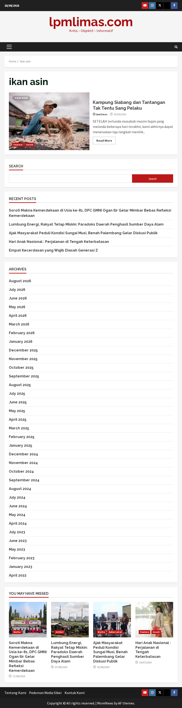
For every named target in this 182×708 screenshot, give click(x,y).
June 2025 (18, 402)
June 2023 (18, 541)
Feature (18, 144)
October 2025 (21, 367)
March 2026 (19, 324)
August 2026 (20, 281)
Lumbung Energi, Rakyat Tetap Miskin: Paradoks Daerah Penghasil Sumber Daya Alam (86, 224)
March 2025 (19, 428)
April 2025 (17, 419)
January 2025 (20, 445)
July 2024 (17, 497)
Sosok (29, 144)
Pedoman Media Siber (45, 692)
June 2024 (18, 506)
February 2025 (21, 437)
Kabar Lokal (115, 632)
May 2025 (17, 411)
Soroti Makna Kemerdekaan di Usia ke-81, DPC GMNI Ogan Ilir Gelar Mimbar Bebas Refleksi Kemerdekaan (28, 619)
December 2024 (23, 454)
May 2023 (17, 549)
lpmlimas (101, 114)
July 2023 (17, 532)
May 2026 (17, 307)
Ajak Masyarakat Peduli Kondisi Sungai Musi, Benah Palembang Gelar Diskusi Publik (83, 233)
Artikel (59, 632)
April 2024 (18, 523)
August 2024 (20, 489)
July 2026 (17, 290)
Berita (17, 632)
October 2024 (21, 471)
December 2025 (23, 350)
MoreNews (105, 703)
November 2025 (23, 359)
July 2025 (17, 393)
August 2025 (20, 385)
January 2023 (20, 567)
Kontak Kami (75, 692)
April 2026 (18, 315)
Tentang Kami (15, 692)
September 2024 (24, 480)
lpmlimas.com (91, 21)
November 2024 (23, 463)
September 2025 (24, 376)
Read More (104, 141)
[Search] (176, 47)
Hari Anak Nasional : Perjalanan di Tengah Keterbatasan (59, 242)
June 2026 (18, 298)
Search (16, 166)
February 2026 (22, 333)
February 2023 (21, 558)
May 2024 (17, 515)
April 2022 (17, 575)
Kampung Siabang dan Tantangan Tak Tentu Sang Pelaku (49, 121)
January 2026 (20, 341)
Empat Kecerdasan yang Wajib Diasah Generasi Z (54, 250)
